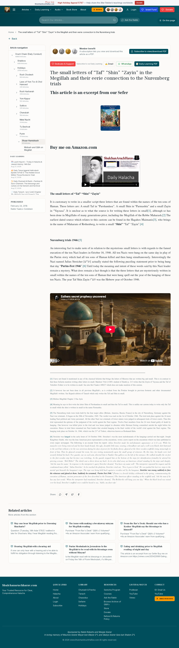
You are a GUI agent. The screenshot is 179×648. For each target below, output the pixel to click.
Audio (58, 9)
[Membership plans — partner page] (114, 9)
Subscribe (57, 605)
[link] (66, 32)
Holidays (82, 605)
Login (55, 601)
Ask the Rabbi (110, 597)
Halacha (56, 594)
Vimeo (132, 597)
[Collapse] (12, 55)
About (83, 9)
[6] (84, 266)
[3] (154, 219)
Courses (108, 594)
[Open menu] (14, 9)
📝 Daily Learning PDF (146, 64)
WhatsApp (126, 64)
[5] (80, 240)
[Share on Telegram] (66, 494)
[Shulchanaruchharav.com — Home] (7, 9)
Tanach (81, 594)
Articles (25, 9)
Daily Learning (42, 9)
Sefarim (81, 601)
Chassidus (83, 597)
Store (106, 608)
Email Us (161, 590)
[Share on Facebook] (78, 494)
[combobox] (78, 20)
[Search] (114, 20)
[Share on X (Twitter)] (72, 494)
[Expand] (14, 62)
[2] (164, 215)
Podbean (133, 590)
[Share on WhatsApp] (60, 494)
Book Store (71, 9)
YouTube (133, 594)
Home (11, 32)
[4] (141, 224)
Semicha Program (112, 590)
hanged (67, 436)
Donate (139, 3)
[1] (149, 210)
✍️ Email (109, 64)
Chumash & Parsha (87, 590)
